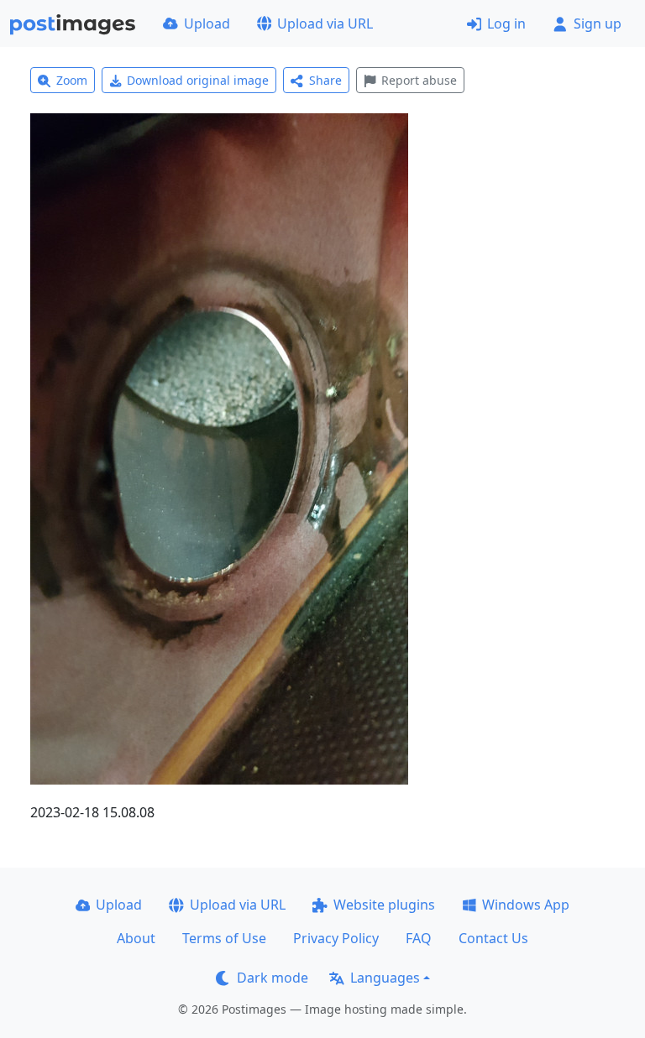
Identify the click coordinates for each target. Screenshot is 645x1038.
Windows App (525, 904)
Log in (506, 23)
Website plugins (384, 904)
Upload (207, 23)
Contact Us (493, 938)
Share (325, 80)
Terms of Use (224, 938)
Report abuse (419, 80)
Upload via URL (325, 23)
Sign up (597, 23)
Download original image (198, 80)
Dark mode (272, 977)
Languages (385, 977)
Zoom (71, 80)
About (136, 938)
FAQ (419, 938)
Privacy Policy (336, 938)
